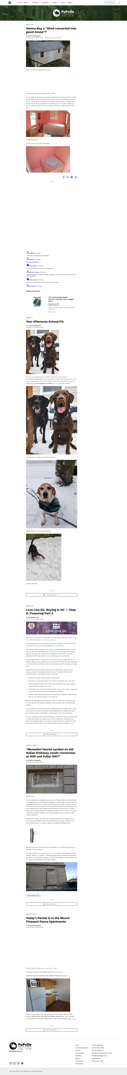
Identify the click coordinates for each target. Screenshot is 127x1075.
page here (55, 383)
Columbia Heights (31, 745)
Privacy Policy (79, 1061)
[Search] (119, 3)
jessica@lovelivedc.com (49, 640)
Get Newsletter (109, 2)
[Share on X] (67, 177)
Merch (63, 2)
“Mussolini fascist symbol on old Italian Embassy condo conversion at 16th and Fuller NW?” (50, 753)
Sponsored (29, 605)
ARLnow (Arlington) (97, 1045)
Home (19, 2)
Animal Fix (29, 317)
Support (70, 2)
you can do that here (58, 646)
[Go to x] (10, 1063)
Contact (77, 1050)
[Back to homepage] (11, 2)
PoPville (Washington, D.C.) (99, 1055)
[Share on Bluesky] (71, 177)
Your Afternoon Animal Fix (45, 321)
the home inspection (49, 649)
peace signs (43, 968)
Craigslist (48, 70)
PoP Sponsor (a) (33, 617)
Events (55, 2)
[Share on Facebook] (63, 177)
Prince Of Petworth (34, 36)
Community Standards (81, 1047)
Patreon (77, 1058)
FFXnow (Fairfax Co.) (98, 1050)
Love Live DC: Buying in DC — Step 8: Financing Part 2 (51, 611)
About (26, 2)
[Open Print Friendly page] (76, 177)
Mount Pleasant (31, 914)
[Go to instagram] (18, 1063)
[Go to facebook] (14, 1063)
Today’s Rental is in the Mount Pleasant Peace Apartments (48, 919)
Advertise (35, 2)
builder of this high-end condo (45, 853)
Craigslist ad (56, 972)
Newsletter (78, 1055)
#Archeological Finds (33, 895)
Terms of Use (79, 1063)
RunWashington (96, 1058)
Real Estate (29, 24)
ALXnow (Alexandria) (98, 1047)
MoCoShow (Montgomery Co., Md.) (102, 1053)
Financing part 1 (53, 651)
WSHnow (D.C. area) (97, 1061)
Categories (45, 2)
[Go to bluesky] (22, 1063)
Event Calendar (79, 1053)
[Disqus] (51, 231)
